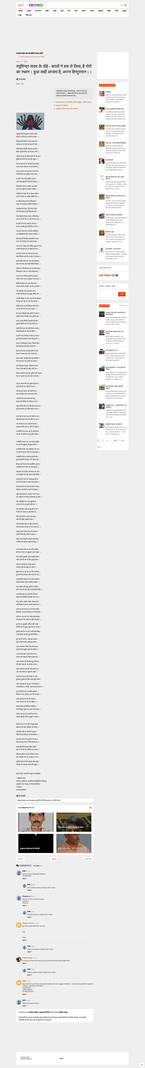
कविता (47, 11)
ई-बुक (20, 15)
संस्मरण (84, 11)
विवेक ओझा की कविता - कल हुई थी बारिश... (71, 827)
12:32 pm (36, 923)
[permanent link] (22, 84)
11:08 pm (28, 1000)
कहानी (116, 11)
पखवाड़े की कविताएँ (62, 105)
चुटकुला (124, 11)
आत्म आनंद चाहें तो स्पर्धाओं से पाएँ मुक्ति (116, 126)
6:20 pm (29, 981)
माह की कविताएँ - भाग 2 (112, 350)
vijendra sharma (28, 923)
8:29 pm (33, 911)
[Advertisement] (72, 33)
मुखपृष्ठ (61, 1058)
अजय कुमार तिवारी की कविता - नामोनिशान (33, 827)
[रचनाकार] (35, 6)
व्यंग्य (69, 11)
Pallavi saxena (27, 958)
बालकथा (20, 11)
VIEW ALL (122, 305)
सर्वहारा (24, 981)
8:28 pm (33, 884)
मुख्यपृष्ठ (54, 859)
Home (18, 61)
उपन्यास (92, 11)
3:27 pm (35, 958)
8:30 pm (33, 946)
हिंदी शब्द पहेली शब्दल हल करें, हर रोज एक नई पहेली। (32, 57)
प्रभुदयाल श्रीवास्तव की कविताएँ (30, 848)
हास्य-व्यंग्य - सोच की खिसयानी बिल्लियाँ (116, 143)
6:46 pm (28, 871)
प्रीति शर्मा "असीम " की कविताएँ (114, 424)
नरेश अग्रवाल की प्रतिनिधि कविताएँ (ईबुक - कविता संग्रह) (73, 102)
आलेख (54, 11)
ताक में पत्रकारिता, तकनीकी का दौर (115, 109)
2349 (115, 440)
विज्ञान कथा (29, 15)
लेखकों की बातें (109, 160)
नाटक (75, 11)
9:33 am (33, 896)
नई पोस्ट (20, 859)
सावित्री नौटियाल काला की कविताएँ (66, 109)
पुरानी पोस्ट (88, 859)
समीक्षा (109, 11)
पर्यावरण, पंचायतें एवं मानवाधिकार (114, 215)
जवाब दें (23, 878)
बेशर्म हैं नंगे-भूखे (110, 232)
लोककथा (100, 11)
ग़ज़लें (62, 11)
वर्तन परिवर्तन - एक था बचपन (113, 249)
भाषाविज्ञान (108, 92)
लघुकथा (29, 11)
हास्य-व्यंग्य (38, 11)
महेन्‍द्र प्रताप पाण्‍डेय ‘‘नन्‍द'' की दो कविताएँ (71, 848)
